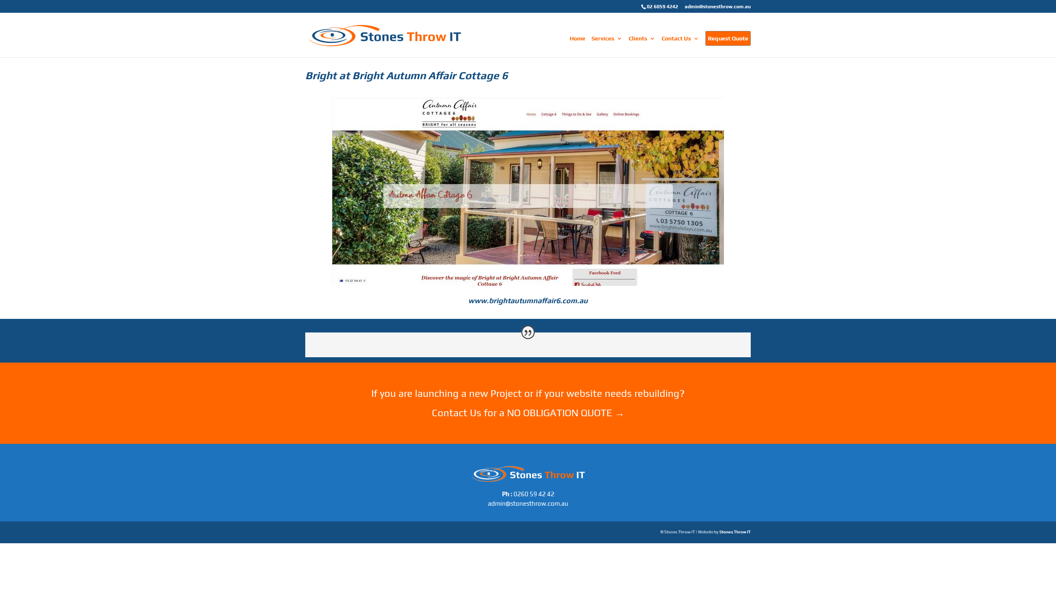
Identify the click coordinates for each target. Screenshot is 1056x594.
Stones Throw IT (735, 532)
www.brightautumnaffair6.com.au (528, 300)
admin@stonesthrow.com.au (718, 6)
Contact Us (676, 38)
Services (603, 38)
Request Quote (728, 38)
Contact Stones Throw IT (528, 423)
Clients (638, 38)
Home (577, 38)
